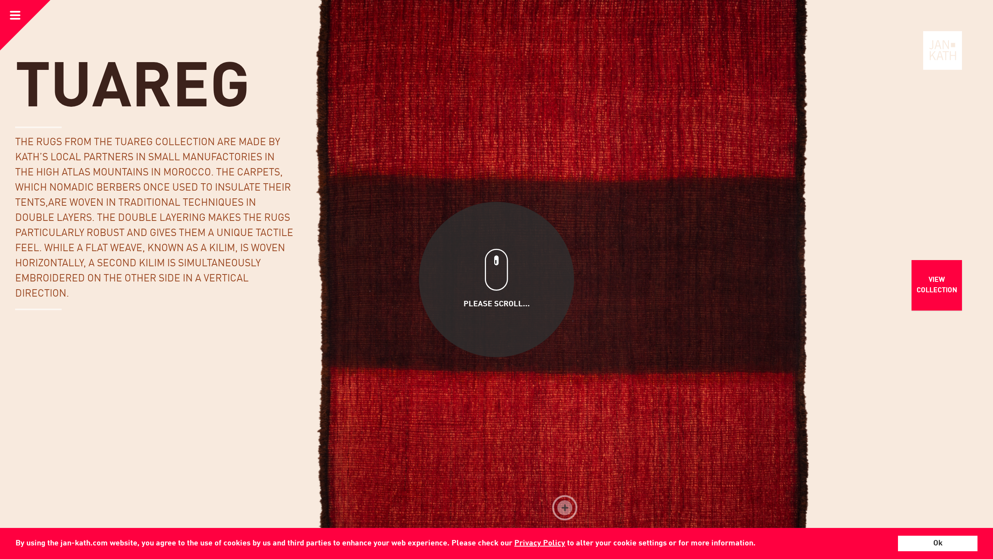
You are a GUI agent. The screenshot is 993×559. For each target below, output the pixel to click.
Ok (938, 543)
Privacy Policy (539, 543)
